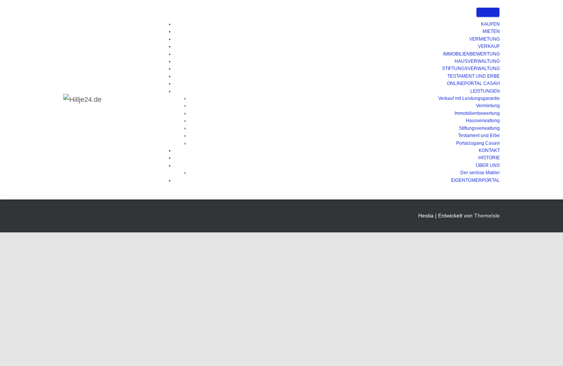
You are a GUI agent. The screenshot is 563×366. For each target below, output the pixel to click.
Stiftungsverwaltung (471, 68)
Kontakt (489, 150)
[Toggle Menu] (487, 12)
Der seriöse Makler (480, 172)
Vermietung (484, 39)
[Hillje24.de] (82, 99)
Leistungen (485, 91)
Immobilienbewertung (471, 54)
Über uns (488, 165)
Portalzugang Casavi (478, 143)
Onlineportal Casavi (473, 83)
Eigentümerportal (475, 180)
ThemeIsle (487, 215)
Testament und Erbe (473, 76)
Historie (489, 157)
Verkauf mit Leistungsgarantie (469, 98)
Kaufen (490, 24)
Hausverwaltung (477, 61)
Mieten (491, 31)
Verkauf (489, 46)
